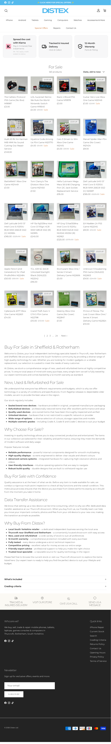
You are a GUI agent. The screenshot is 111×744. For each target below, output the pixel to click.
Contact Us (71, 28)
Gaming (48, 20)
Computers (62, 20)
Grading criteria (12, 586)
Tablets (35, 20)
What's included (13, 579)
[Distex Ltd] (55, 10)
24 (56, 335)
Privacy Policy (97, 656)
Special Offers (41, 28)
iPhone (9, 20)
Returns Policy (97, 644)
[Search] (6, 10)
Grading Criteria (98, 640)
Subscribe (14, 694)
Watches (78, 20)
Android (22, 20)
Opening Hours (97, 652)
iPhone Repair (97, 627)
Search (93, 635)
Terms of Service (98, 661)
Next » (64, 335)
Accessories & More (96, 20)
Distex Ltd (14, 728)
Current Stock (97, 631)
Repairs (56, 28)
